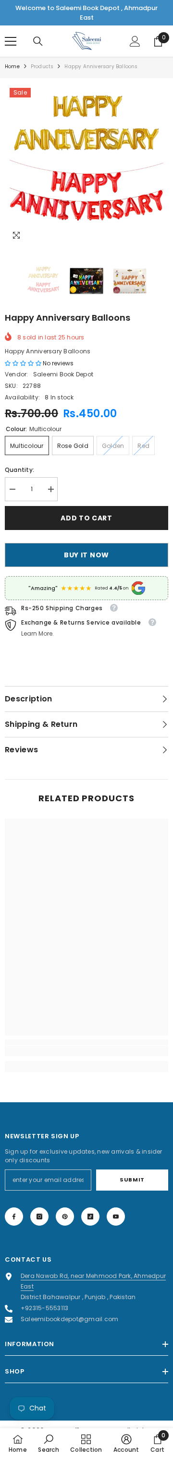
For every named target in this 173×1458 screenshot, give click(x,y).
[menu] (10, 41)
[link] (86, 1051)
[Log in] (135, 41)
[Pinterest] (65, 1216)
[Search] (38, 41)
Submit (132, 1179)
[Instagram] (39, 1216)
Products (42, 66)
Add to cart (86, 518)
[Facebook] (14, 1216)
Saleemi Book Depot (63, 374)
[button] (24, 363)
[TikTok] (90, 1216)
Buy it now (86, 555)
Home (12, 66)
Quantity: (19, 470)
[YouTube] (116, 1216)
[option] (86, 164)
